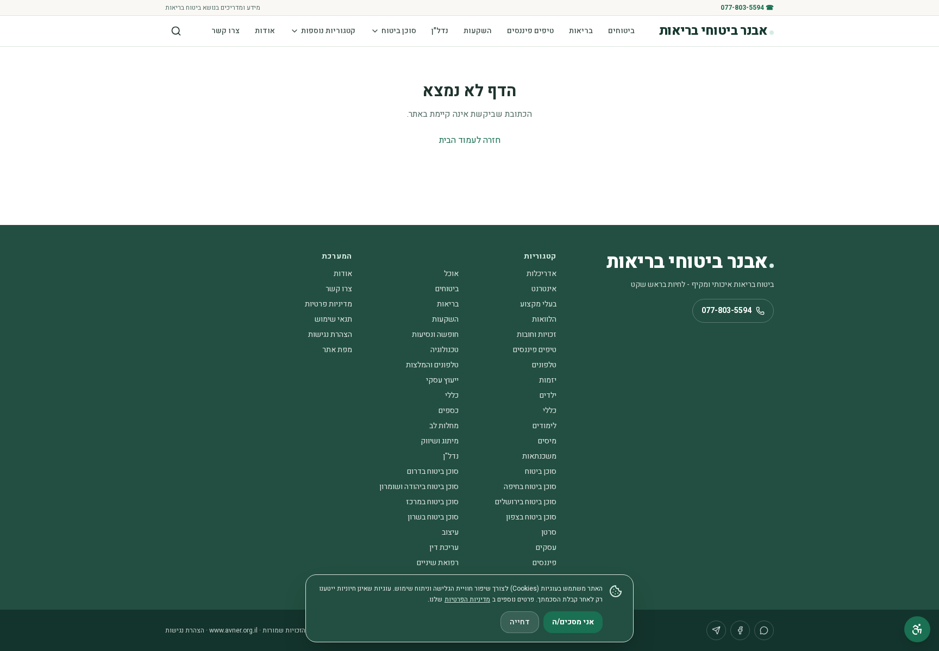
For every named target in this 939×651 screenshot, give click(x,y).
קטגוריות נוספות (328, 30)
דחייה (520, 622)
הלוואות (544, 319)
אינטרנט (543, 289)
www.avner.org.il (233, 630)
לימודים (544, 425)
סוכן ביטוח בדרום (433, 471)
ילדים (548, 395)
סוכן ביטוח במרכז (432, 502)
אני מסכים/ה (573, 622)
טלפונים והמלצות (432, 365)
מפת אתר (337, 349)
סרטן (548, 532)
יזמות (547, 380)
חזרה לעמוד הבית (469, 140)
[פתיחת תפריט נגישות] (917, 629)
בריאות (581, 30)
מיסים (547, 441)
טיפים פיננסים (530, 30)
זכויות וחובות (536, 334)
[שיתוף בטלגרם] (716, 630)
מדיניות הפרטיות (467, 599)
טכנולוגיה (444, 349)
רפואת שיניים (438, 562)
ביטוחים (621, 30)
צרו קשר (225, 30)
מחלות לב (444, 425)
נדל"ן (439, 30)
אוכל (451, 273)
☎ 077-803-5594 (747, 7)
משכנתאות (539, 456)
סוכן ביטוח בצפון (531, 517)
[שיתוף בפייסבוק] (740, 630)
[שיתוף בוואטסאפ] (764, 630)
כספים (449, 410)
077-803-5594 (727, 310)
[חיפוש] (176, 31)
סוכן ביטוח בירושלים (525, 502)
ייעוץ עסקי (442, 380)
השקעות (478, 30)
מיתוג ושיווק (440, 441)
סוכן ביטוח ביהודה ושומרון (419, 486)
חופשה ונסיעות (435, 334)
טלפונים (544, 365)
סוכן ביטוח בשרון (433, 517)
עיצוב (450, 532)
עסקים (546, 547)
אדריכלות (541, 273)
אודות (265, 30)
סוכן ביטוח (398, 30)
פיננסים (544, 562)
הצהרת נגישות (330, 334)
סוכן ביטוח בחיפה (530, 486)
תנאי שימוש (333, 319)
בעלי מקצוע (538, 304)
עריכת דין (444, 547)
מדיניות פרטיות (328, 304)
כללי (452, 395)
